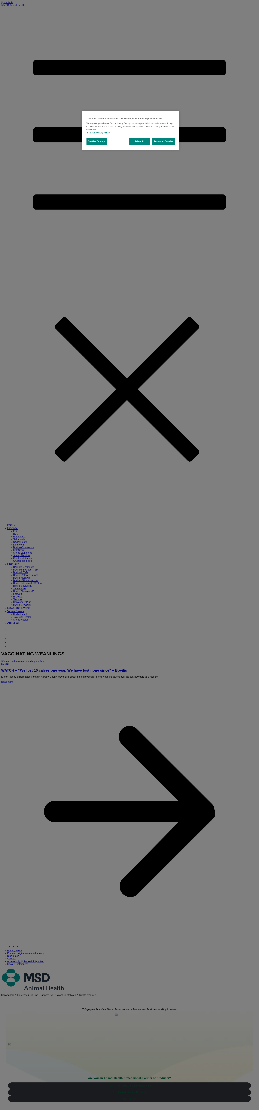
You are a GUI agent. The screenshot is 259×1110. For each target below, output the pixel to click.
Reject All (139, 141)
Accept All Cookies (163, 141)
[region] (130, 130)
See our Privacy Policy (98, 133)
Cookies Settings (96, 141)
